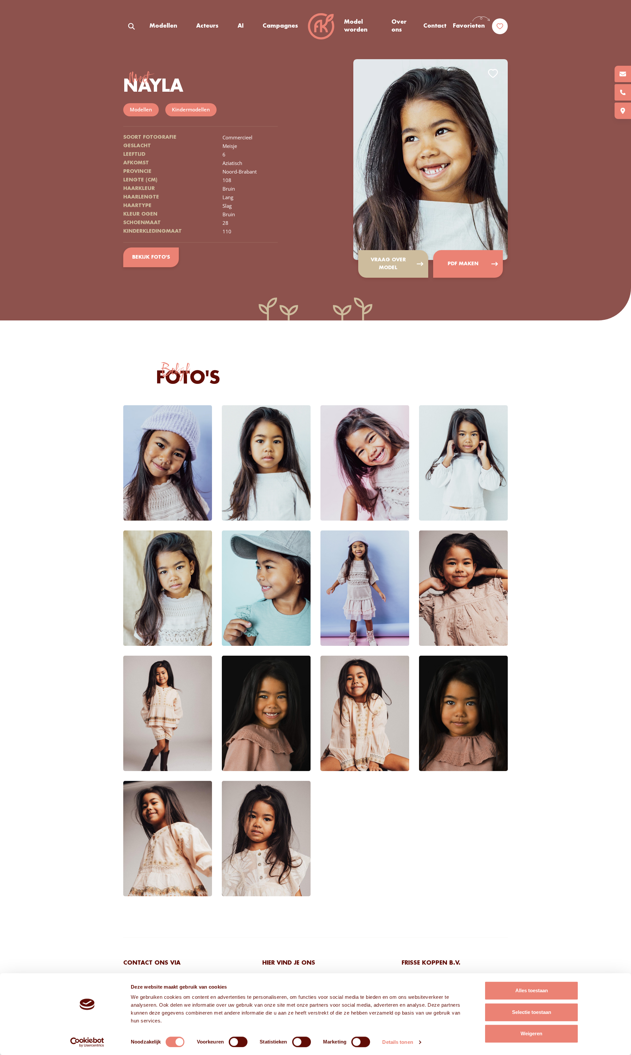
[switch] (238, 1042)
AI (241, 26)
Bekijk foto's (151, 257)
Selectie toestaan (531, 1012)
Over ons (399, 26)
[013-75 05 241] (623, 92)
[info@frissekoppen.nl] (623, 74)
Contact (434, 26)
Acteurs (207, 26)
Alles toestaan (531, 990)
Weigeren (531, 1033)
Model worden (355, 26)
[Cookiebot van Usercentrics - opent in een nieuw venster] (87, 1042)
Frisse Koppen (321, 26)
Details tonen (397, 1042)
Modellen (163, 26)
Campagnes (280, 26)
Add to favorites (493, 73)
